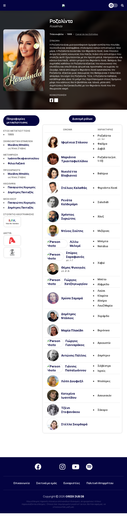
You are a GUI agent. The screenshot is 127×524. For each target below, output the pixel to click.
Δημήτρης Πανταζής (21, 192)
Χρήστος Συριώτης (68, 216)
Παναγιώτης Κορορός (21, 187)
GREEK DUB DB (74, 496)
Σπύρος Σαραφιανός (75, 255)
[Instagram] (62, 466)
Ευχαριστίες (72, 483)
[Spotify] (89, 466)
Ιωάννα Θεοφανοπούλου (23, 158)
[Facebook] (38, 466)
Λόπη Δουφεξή (72, 381)
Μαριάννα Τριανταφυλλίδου (74, 159)
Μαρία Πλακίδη (72, 330)
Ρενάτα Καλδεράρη (69, 202)
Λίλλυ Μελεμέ (75, 244)
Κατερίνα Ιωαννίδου (68, 395)
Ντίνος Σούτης (72, 231)
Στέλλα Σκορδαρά (74, 424)
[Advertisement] (21, 279)
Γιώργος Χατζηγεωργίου (75, 282)
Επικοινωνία (22, 483)
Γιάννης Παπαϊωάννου (75, 368)
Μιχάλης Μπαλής (18, 145)
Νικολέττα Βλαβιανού (69, 173)
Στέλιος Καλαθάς (74, 188)
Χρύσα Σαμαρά (72, 298)
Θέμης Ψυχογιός (73, 267)
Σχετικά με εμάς (46, 483)
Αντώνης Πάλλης (73, 355)
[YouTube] (75, 466)
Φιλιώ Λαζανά (16, 163)
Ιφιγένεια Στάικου (74, 142)
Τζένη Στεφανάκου (70, 410)
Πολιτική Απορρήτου (99, 483)
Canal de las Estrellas (86, 34)
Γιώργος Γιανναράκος (75, 343)
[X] (50, 466)
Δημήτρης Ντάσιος (68, 316)
